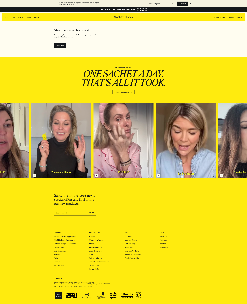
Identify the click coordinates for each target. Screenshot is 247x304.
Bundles (57, 262)
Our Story (128, 236)
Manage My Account (96, 240)
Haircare (57, 258)
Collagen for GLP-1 (60, 247)
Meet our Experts (131, 240)
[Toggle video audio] (151, 176)
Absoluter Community (133, 255)
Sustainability (129, 247)
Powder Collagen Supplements (65, 244)
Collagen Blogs (130, 244)
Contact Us (93, 236)
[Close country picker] (190, 3)
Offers (91, 244)
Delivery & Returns (96, 258)
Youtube (163, 244)
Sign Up (91, 213)
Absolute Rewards (95, 251)
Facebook (163, 236)
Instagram (163, 240)
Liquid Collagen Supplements (64, 240)
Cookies (90, 286)
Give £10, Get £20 (95, 247)
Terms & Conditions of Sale (99, 262)
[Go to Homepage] (123, 17)
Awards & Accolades (132, 251)
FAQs (91, 255)
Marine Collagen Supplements (65, 236)
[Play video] (96, 175)
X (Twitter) (163, 247)
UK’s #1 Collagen (60, 251)
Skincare (57, 255)
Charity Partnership (132, 258)
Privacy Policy (94, 269)
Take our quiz (59, 265)
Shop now (60, 45)
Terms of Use (94, 265)
